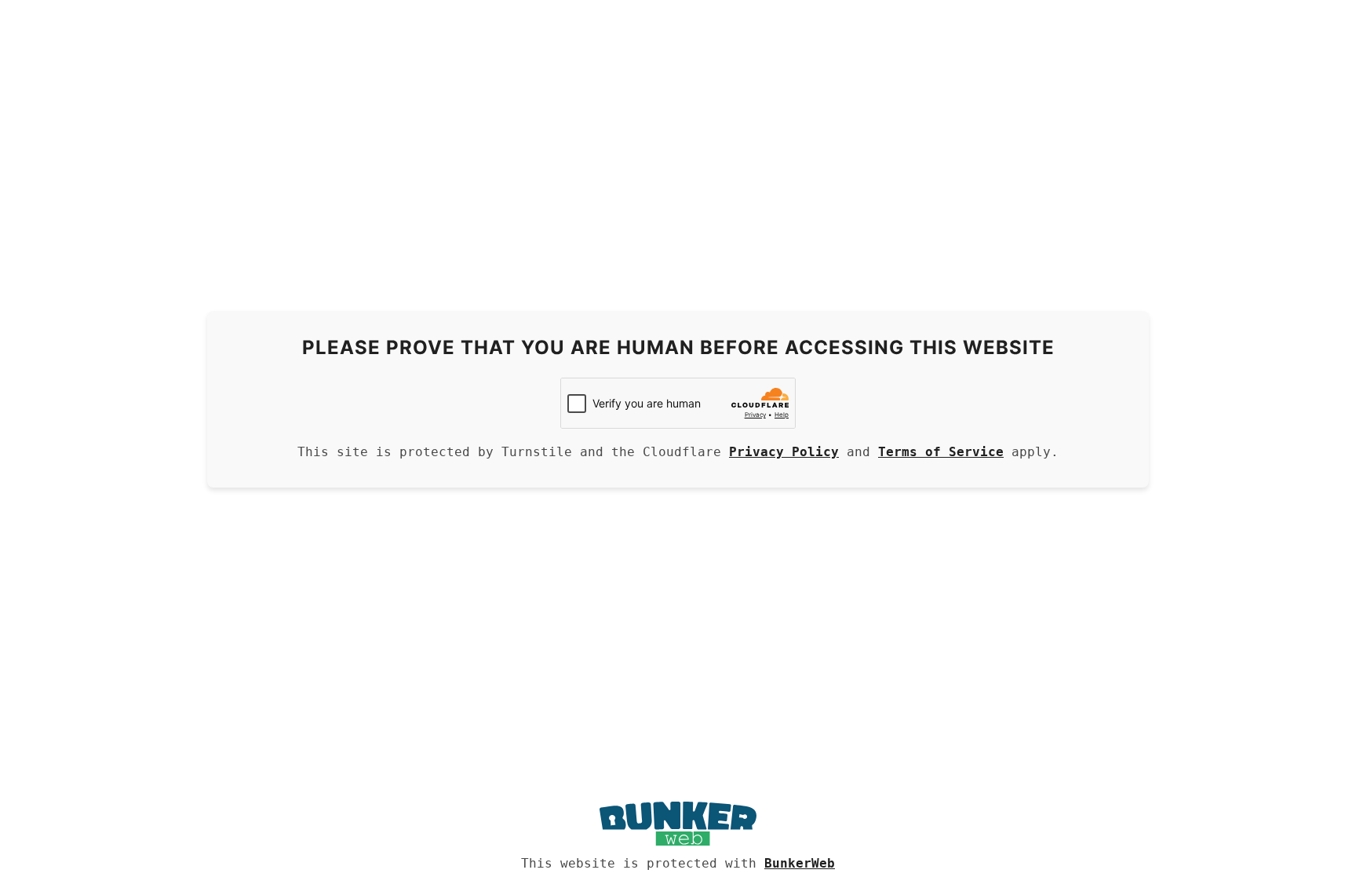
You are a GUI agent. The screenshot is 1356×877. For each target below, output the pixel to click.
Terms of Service (941, 451)
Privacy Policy (784, 451)
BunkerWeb (799, 863)
